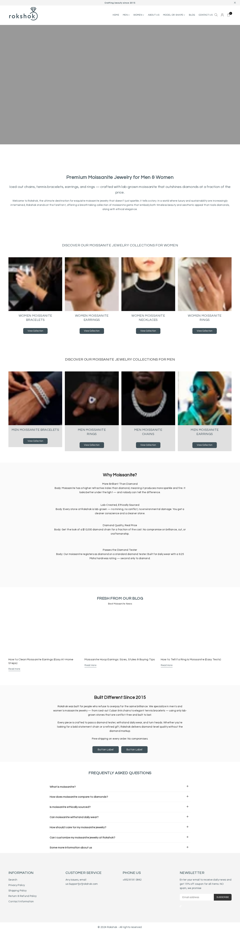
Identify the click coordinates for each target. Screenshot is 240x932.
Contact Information (21, 901)
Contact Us (206, 15)
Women (138, 15)
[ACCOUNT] (222, 15)
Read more (14, 669)
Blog (192, 15)
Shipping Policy (17, 890)
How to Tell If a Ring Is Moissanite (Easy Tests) (191, 659)
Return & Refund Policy (22, 896)
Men (125, 15)
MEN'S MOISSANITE (70, 95)
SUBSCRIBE (222, 897)
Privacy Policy (16, 885)
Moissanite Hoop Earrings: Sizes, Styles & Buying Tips (120, 659)
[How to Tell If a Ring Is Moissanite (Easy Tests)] (196, 633)
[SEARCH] (216, 15)
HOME (116, 15)
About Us (153, 15)
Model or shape (173, 15)
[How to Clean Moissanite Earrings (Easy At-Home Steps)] (43, 633)
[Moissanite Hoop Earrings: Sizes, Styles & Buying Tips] (120, 633)
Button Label (106, 749)
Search (12, 879)
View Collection (35, 331)
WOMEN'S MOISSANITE (38, 95)
